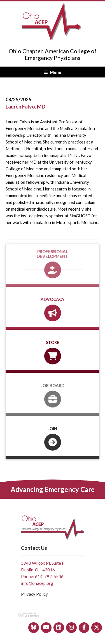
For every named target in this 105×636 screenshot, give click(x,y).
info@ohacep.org (37, 583)
